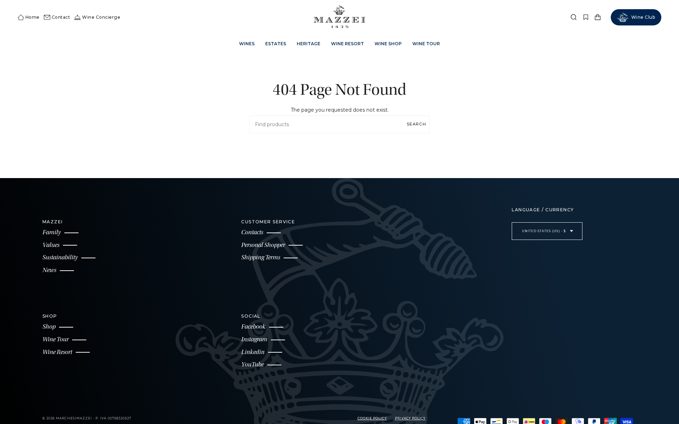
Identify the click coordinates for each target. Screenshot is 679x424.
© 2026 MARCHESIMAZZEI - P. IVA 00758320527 (86, 418)
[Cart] (597, 17)
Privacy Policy (410, 418)
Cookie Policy (372, 418)
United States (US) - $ (544, 231)
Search (416, 124)
